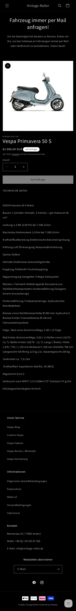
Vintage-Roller (32, 604)
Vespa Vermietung (17, 458)
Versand (15, 154)
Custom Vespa (15, 435)
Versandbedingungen (19, 505)
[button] (7, 6)
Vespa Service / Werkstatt (21, 451)
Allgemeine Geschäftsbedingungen (27, 481)
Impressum (13, 513)
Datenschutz (14, 489)
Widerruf (12, 497)
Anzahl (6, 159)
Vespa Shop (13, 427)
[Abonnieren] (58, 569)
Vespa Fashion (15, 443)
